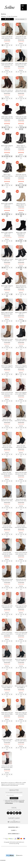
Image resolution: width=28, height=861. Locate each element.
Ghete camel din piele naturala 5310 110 (7, 580)
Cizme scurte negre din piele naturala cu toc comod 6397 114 (7, 64)
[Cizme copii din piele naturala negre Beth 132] (21, 109)
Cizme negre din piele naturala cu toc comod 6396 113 (21, 64)
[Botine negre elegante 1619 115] (21, 305)
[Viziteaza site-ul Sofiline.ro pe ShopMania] (10, 855)
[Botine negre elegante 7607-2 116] (7, 225)
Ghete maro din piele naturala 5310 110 (7, 606)
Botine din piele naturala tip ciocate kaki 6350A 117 (21, 419)
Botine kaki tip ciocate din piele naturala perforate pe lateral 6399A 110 (7, 339)
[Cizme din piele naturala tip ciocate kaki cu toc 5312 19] (21, 518)
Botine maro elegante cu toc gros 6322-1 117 (21, 366)
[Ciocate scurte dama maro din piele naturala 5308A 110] (21, 731)
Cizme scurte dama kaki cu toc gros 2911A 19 (21, 633)
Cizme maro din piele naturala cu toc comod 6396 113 (7, 766)
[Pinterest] (11, 813)
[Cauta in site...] (22, 12)
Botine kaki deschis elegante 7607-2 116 (21, 286)
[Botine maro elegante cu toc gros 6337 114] (7, 358)
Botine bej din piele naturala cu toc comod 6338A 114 (21, 499)
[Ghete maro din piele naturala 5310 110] (7, 598)
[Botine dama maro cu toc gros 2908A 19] (7, 678)
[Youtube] (14, 813)
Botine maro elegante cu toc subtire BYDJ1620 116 (21, 393)
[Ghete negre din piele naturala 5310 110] (21, 598)
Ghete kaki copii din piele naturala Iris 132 (21, 175)
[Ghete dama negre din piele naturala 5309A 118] (21, 705)
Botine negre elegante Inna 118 (7, 146)
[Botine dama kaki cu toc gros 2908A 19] (21, 678)
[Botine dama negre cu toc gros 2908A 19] (21, 651)
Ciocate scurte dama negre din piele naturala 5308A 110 (7, 740)
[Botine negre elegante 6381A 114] (7, 278)
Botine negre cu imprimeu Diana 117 (21, 146)
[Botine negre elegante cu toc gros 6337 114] (21, 331)
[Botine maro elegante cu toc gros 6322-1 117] (21, 358)
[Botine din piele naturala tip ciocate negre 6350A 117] (21, 438)
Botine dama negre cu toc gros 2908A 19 (21, 659)
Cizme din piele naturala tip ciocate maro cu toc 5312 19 (7, 526)
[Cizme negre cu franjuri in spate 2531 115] (7, 251)
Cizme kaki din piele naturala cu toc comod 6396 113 (21, 37)
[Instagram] (20, 813)
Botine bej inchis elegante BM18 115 (21, 204)
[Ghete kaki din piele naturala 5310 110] (21, 571)
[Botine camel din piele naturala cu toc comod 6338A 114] (7, 491)
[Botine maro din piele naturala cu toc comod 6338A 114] (21, 465)
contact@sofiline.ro (15, 822)
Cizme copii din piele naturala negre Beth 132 (21, 117)
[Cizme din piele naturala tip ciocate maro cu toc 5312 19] (7, 518)
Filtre (8, 19)
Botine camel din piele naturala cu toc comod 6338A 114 (7, 499)
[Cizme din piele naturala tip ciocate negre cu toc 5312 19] (7, 545)
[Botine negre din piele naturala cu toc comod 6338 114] (7, 305)
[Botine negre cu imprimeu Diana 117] (21, 138)
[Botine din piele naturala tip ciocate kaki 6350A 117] (21, 411)
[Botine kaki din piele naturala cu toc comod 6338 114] (21, 82)
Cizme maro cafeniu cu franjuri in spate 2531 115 (7, 90)
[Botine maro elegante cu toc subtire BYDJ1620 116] (21, 385)
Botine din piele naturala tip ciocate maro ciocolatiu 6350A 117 (7, 419)
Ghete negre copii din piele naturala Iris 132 (7, 117)
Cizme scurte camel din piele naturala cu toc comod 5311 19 (21, 553)
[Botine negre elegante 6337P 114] (21, 251)
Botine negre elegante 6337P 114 (21, 259)
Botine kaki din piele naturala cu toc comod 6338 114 (21, 90)
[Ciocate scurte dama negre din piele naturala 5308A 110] (7, 731)
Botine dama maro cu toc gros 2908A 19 (7, 686)
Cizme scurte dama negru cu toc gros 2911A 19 (7, 659)
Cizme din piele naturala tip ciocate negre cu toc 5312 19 (7, 553)
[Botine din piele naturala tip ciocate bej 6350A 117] (7, 465)
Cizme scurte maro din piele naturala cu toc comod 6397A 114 (7, 393)
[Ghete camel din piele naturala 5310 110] (7, 571)
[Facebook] (8, 813)
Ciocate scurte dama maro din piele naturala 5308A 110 (21, 740)
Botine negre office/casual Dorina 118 (7, 175)
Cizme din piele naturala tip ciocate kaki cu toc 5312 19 (21, 526)
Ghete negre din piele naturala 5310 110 (21, 606)
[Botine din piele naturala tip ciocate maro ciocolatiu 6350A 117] (7, 411)
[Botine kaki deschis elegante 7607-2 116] (21, 278)
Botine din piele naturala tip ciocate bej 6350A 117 (7, 473)
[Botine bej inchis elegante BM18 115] (21, 196)
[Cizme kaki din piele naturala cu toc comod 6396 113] (21, 29)
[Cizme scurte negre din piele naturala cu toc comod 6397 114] (7, 55)
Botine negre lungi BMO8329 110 (21, 233)
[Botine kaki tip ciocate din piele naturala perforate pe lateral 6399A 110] (7, 331)
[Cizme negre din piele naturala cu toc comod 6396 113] (21, 55)
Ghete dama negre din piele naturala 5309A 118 (21, 713)
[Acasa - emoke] (10, 7)
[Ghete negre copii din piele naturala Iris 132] (7, 109)
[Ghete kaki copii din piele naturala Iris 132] (21, 167)
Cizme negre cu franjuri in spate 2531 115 (7, 259)
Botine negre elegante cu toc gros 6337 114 (21, 339)
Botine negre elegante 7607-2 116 (7, 233)
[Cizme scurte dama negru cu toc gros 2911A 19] (7, 651)
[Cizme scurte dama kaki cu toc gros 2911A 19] (21, 625)
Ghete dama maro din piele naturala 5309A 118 (7, 713)
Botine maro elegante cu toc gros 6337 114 (7, 366)
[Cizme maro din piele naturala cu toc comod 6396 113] (7, 758)
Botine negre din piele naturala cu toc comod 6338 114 (7, 313)
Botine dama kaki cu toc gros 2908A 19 (21, 686)
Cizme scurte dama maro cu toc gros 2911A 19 (7, 633)
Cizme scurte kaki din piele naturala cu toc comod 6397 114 (7, 37)
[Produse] (22, 6)
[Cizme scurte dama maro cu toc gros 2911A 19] (7, 625)
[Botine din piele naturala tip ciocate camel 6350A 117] (7, 438)
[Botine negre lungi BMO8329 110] (21, 225)
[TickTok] (17, 813)
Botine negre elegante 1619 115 (21, 313)
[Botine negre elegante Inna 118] (7, 138)
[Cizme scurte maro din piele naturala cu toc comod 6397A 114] (7, 385)
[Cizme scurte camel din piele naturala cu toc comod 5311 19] (21, 545)
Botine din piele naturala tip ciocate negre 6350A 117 (21, 446)
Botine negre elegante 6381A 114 (7, 286)
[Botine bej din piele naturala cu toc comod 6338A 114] (21, 491)
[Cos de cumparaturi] (22, 8)
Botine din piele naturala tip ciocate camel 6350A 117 (7, 446)
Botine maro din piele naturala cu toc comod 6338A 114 (21, 473)
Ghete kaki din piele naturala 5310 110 (21, 580)
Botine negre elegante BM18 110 (7, 204)
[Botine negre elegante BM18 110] (7, 196)
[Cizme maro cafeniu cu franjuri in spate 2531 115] (7, 82)
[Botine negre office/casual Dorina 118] (7, 167)
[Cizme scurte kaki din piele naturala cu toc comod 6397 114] (7, 29)
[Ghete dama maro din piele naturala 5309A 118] (7, 705)
